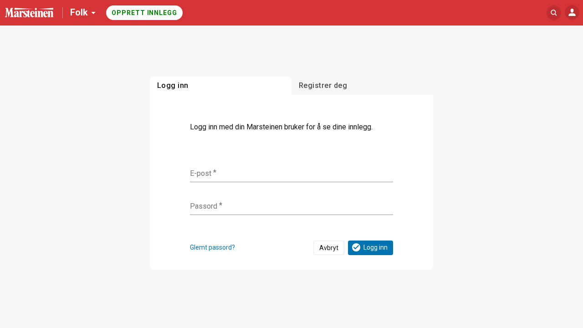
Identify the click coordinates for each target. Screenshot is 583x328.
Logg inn (375, 247)
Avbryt (328, 247)
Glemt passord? (212, 247)
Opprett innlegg (144, 12)
